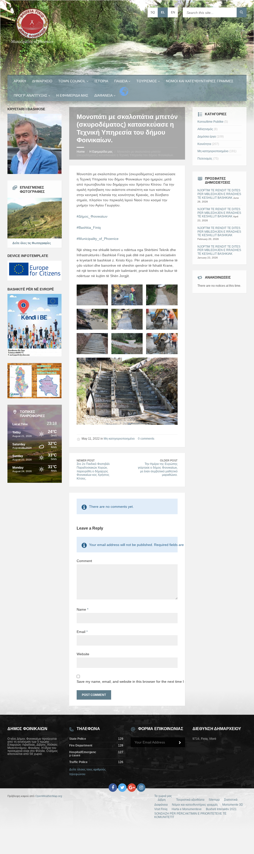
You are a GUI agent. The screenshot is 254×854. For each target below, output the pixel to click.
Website (83, 654)
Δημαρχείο (42, 81)
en (173, 12)
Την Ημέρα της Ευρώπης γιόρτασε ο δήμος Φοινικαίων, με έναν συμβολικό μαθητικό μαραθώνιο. (158, 469)
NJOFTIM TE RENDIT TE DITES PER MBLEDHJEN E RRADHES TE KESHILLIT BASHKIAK (219, 194)
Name (82, 609)
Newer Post (86, 460)
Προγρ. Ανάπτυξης (30, 95)
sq (153, 12)
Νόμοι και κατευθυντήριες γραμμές (199, 81)
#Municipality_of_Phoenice (98, 239)
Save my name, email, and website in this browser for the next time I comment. (127, 681)
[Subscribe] (180, 742)
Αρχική (20, 81)
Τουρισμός (146, 81)
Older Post (169, 460)
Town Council (72, 81)
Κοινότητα (204, 144)
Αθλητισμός (205, 129)
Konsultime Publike (210, 121)
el (163, 12)
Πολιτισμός (204, 158)
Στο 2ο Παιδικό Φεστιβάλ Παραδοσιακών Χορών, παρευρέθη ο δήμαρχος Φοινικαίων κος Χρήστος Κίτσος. (93, 471)
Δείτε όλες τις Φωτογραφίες (31, 243)
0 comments (146, 438)
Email (82, 632)
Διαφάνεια (103, 95)
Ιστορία (101, 81)
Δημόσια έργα (206, 136)
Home (81, 151)
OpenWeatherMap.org (48, 796)
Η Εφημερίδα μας (72, 95)
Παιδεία (120, 81)
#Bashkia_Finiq (89, 227)
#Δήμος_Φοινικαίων (92, 216)
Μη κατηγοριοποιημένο (119, 438)
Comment (84, 561)
